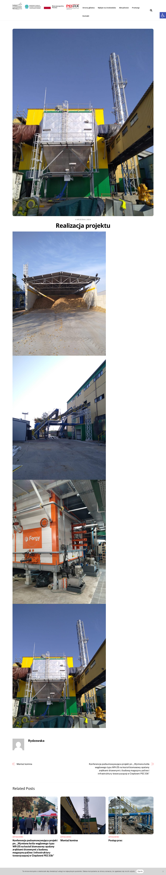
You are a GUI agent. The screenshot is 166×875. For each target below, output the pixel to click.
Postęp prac (115, 840)
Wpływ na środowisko (107, 8)
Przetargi (136, 8)
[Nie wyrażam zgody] (163, 871)
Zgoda (140, 871)
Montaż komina (24, 764)
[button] (163, 15)
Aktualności (124, 8)
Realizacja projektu (83, 225)
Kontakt (86, 16)
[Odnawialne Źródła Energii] (46, 10)
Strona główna (89, 8)
